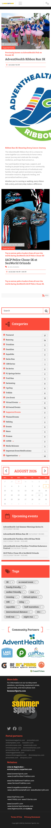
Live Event (10, 397)
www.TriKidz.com (14, 799)
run (11, 267)
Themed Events (12, 416)
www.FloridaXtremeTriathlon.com (20, 780)
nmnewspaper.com (13, 747)
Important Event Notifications (18, 450)
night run (30, 616)
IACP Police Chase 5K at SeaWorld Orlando (21, 261)
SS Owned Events (13, 407)
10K (10, 601)
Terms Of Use (16, 817)
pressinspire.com (28, 750)
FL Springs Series (13, 373)
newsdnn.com (27, 742)
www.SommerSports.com (17, 773)
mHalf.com (27, 787)
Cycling (9, 388)
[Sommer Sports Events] (8, 3)
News (8, 431)
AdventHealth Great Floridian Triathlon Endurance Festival (25, 547)
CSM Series (10, 363)
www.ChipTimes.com (15, 797)
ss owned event (28, 582)
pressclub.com (33, 740)
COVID (8, 441)
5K (8, 267)
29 (18, 481)
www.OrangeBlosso (15, 787)
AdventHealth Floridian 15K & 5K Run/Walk (21, 539)
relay (23, 601)
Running (9, 339)
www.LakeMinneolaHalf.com (18, 790)
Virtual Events (12, 402)
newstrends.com (30, 745)
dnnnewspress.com (36, 755)
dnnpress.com (26, 757)
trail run (12, 616)
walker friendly (15, 591)
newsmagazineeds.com (15, 752)
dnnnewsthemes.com (31, 747)
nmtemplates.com (13, 742)
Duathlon (10, 349)
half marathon (33, 606)
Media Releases (12, 445)
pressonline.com (12, 750)
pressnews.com (12, 757)
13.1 (40, 611)
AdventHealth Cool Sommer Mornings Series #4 (23, 527)
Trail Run (10, 378)
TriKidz (9, 392)
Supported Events (8, 48)
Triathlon (10, 344)
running (16, 267)
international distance (19, 611)
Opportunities (12, 455)
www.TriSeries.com (29, 799)
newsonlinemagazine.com (16, 755)
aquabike (12, 606)
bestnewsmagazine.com (15, 740)
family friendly (15, 587)
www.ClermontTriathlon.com (18, 783)
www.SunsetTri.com (15, 803)
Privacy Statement (32, 817)
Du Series (10, 368)
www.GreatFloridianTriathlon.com (21, 776)
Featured (10, 335)
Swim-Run (10, 359)
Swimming (10, 383)
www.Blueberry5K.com (40, 790)
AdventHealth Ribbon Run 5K (25, 59)
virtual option (32, 596)
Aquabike (10, 354)
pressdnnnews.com (13, 745)
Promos (9, 436)
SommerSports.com (16, 690)
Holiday (9, 421)
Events (9, 426)
